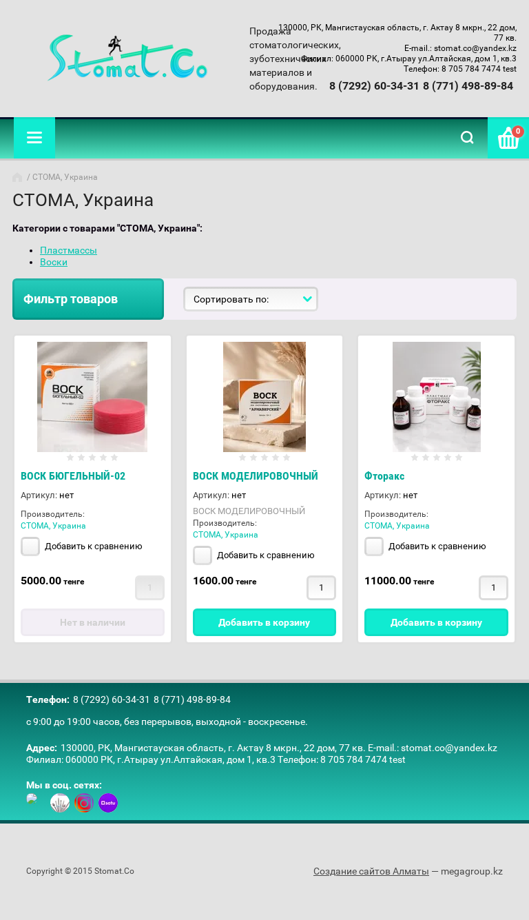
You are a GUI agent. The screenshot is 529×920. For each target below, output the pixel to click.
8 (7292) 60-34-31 (374, 85)
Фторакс (384, 475)
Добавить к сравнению (93, 546)
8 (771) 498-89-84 (468, 85)
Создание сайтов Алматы (371, 871)
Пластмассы (68, 250)
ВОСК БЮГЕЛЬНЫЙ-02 (73, 475)
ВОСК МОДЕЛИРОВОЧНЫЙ (255, 475)
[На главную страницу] (127, 58)
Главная (18, 177)
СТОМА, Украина (53, 526)
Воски (54, 261)
